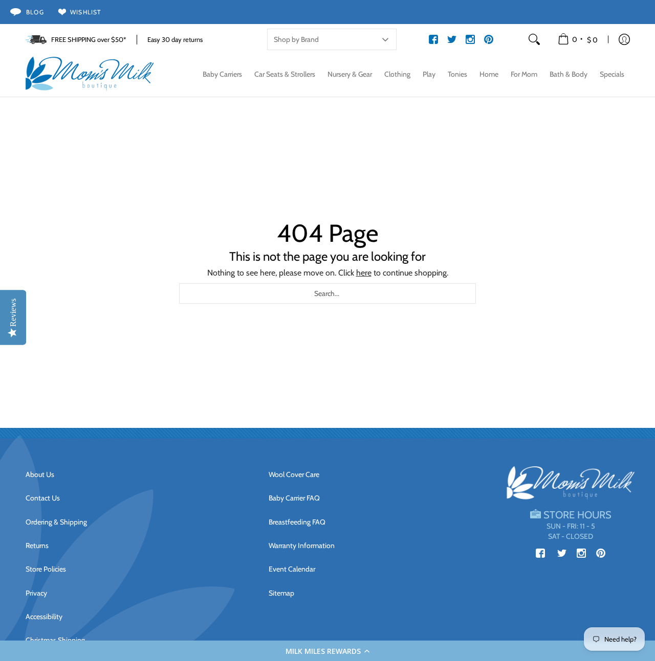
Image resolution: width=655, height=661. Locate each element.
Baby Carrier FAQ (294, 498)
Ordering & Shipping (56, 522)
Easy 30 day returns (175, 39)
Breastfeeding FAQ (297, 522)
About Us (40, 474)
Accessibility (44, 616)
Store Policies (46, 569)
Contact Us (43, 498)
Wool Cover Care (294, 474)
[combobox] (327, 293)
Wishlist (85, 12)
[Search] (534, 39)
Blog (35, 12)
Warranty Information (302, 545)
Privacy (36, 593)
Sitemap (281, 593)
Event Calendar (292, 569)
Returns (37, 545)
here (364, 273)
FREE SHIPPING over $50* (88, 39)
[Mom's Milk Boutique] (90, 74)
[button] (327, 651)
